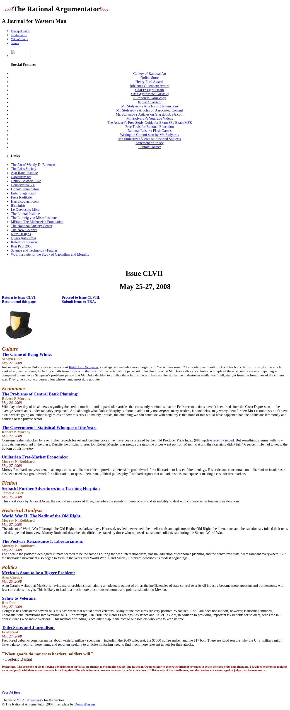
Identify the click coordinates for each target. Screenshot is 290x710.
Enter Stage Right (23, 193)
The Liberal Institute (25, 214)
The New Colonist (24, 230)
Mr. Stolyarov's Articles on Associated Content (149, 110)
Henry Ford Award (149, 82)
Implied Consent (149, 102)
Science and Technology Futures (34, 250)
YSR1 (21, 700)
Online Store (149, 78)
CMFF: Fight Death (149, 90)
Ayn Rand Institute (24, 173)
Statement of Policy (150, 143)
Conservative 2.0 (23, 185)
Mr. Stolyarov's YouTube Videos (149, 118)
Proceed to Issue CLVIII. (81, 297)
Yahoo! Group (19, 39)
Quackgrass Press (23, 238)
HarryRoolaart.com (25, 201)
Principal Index (20, 31)
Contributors (19, 35)
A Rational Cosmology (149, 98)
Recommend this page (19, 301)
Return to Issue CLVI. (19, 297)
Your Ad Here (11, 692)
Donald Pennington (25, 189)
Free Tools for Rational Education (149, 126)
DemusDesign (85, 704)
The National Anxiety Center (31, 226)
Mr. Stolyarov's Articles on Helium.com (149, 106)
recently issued (223, 440)
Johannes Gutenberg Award (149, 86)
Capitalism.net (21, 177)
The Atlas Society (23, 169)
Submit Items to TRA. (79, 301)
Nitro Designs (21, 234)
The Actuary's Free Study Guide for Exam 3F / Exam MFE (149, 122)
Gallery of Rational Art (149, 73)
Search (15, 43)
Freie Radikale (21, 197)
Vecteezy (36, 700)
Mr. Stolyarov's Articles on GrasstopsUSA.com (149, 114)
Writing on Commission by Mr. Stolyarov (149, 135)
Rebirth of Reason (24, 242)
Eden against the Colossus (150, 94)
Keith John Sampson (83, 367)
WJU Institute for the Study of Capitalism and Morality (50, 254)
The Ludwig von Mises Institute (34, 218)
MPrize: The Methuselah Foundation (37, 222)
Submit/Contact (149, 147)
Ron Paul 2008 (21, 246)
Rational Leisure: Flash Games (150, 131)
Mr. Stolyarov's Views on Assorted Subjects (149, 139)
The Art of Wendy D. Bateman (33, 165)
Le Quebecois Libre (25, 209)
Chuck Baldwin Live (26, 181)
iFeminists (18, 205)
